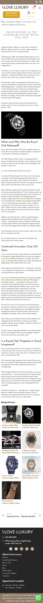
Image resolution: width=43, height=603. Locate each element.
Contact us (5, 576)
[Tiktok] (27, 549)
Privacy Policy (7, 571)
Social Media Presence (9, 560)
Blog (3, 22)
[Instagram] (21, 549)
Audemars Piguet (14, 22)
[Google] (32, 549)
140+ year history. (16, 75)
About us (5, 557)
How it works (6, 563)
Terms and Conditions (9, 573)
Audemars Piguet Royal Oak (14, 256)
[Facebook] (11, 549)
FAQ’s (4, 565)
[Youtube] (16, 549)
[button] (40, 8)
